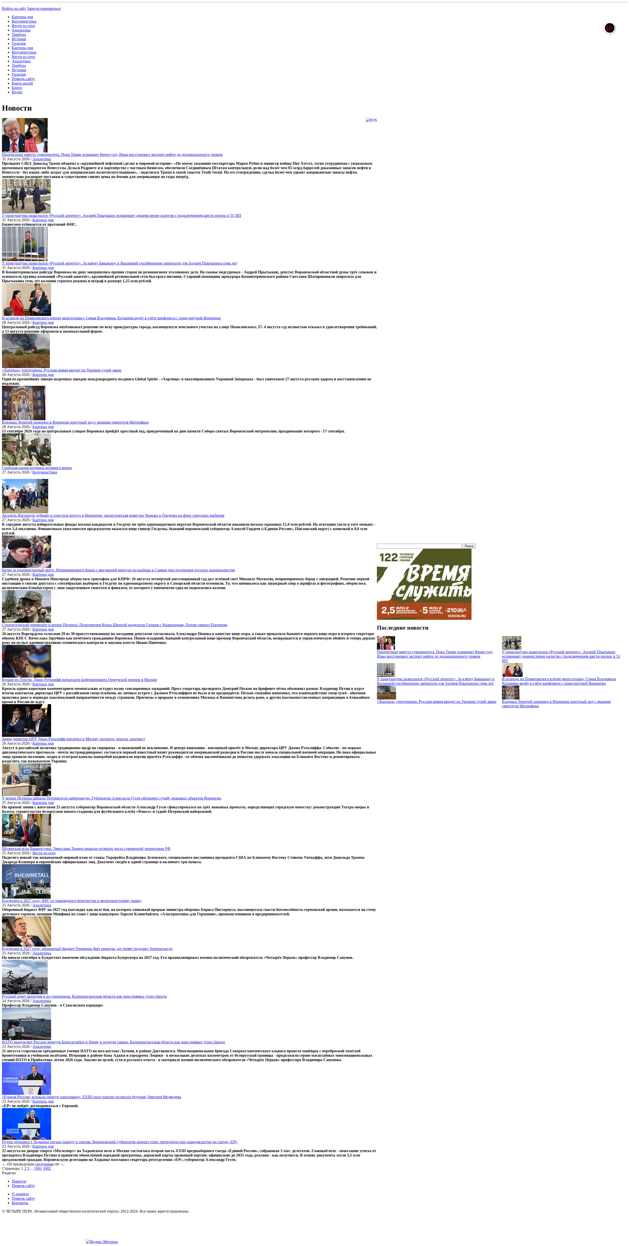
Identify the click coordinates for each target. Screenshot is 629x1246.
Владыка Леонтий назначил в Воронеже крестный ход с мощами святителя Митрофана (75, 422)
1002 (47, 1168)
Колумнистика (24, 21)
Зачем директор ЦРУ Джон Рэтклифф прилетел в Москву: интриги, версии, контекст (73, 739)
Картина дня (22, 17)
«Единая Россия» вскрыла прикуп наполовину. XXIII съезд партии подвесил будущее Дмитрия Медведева (91, 1097)
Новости (19, 1181)
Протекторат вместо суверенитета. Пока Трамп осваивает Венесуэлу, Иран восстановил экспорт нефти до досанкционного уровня (112, 154)
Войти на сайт (14, 8)
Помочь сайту (23, 79)
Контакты (20, 1203)
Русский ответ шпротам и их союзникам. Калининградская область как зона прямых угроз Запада (84, 996)
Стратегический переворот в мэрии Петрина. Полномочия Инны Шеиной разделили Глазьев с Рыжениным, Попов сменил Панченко (114, 625)
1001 (38, 1168)
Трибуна (19, 34)
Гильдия (19, 43)
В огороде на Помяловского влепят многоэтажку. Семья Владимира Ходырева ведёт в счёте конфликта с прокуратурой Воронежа (111, 318)
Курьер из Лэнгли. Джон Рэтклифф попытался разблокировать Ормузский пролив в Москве (79, 680)
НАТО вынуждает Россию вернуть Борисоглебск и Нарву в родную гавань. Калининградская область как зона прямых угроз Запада (113, 1042)
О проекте (20, 1194)
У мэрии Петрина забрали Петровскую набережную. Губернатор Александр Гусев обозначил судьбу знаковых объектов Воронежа (111, 798)
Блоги (17, 88)
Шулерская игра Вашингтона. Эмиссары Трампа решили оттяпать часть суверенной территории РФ (86, 848)
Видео (17, 92)
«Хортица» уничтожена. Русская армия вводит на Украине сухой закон (61, 370)
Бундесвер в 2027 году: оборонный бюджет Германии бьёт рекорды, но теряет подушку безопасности (87, 949)
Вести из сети (23, 26)
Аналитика (21, 30)
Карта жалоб (22, 83)
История (19, 39)
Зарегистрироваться (43, 8)
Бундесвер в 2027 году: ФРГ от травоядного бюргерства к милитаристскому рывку (72, 901)
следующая (44, 1164)
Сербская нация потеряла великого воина (37, 468)
